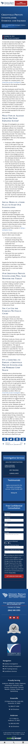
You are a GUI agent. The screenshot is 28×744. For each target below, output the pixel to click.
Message (6, 532)
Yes (6, 543)
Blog (5, 38)
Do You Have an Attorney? (11, 541)
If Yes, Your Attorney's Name (11, 545)
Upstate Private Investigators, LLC (15, 732)
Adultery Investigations (14, 462)
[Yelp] (17, 617)
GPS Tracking (14, 470)
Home (3, 25)
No (10, 543)
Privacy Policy (16, 734)
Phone (6, 527)
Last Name (7, 518)
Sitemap (22, 734)
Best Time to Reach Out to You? (12, 550)
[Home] (4, 742)
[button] (5, 439)
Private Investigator (13, 38)
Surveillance (14, 473)
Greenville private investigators (11, 82)
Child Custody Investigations (10, 466)
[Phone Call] (14, 742)
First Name (7, 512)
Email (5, 523)
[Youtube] (14, 617)
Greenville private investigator (11, 393)
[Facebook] (10, 617)
